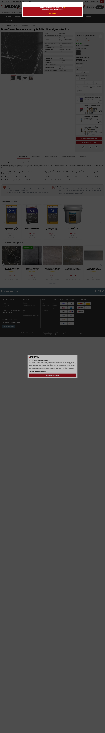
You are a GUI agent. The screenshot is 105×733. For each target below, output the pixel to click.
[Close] (81, 4)
